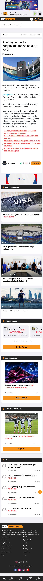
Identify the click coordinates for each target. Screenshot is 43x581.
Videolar (25, 543)
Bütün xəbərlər (21, 398)
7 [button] (28, 341)
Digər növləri (27, 540)
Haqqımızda (26, 552)
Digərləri (21, 449)
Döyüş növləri (6, 543)
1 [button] (14, 341)
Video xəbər (39, 579)
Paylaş (35, 163)
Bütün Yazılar (21, 347)
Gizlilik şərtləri (27, 549)
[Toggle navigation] (40, 19)
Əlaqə (25, 555)
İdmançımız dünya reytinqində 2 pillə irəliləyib (22, 141)
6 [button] (26, 341)
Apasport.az (7, 94)
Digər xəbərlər (30, 579)
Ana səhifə (4, 579)
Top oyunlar (5, 540)
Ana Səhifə (23, 34)
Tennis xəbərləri (6, 552)
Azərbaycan (31, 34)
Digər (3, 555)
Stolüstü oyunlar (6, 546)
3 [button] (19, 341)
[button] (31, 341)
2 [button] (16, 341)
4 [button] (21, 341)
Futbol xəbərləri (6, 549)
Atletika (25, 537)
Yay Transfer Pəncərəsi (11, 25)
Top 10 (25, 546)
